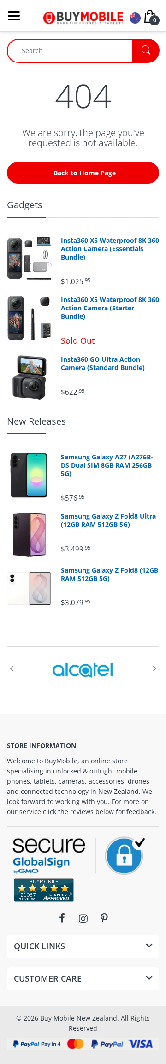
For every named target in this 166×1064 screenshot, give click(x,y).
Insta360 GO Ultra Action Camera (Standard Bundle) (103, 363)
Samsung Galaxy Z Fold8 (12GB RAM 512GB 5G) (109, 574)
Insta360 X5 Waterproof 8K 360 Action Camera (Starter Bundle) (110, 308)
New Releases (36, 421)
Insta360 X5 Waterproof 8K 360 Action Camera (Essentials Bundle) (110, 248)
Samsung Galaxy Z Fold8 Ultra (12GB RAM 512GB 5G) (108, 520)
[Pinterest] (104, 918)
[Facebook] (62, 918)
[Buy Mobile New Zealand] (83, 15)
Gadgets (24, 204)
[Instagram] (83, 918)
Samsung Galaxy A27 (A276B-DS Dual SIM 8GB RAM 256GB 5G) (107, 465)
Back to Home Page (84, 172)
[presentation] (11, 668)
